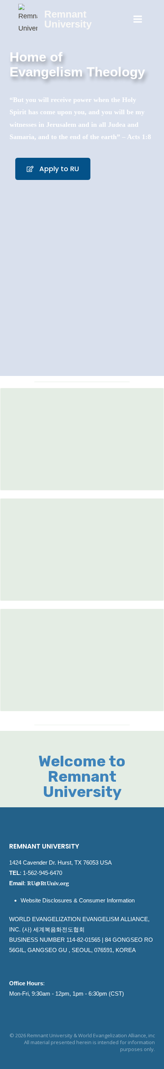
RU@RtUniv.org (48, 884)
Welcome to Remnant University (82, 776)
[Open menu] (137, 19)
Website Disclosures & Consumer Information (78, 900)
